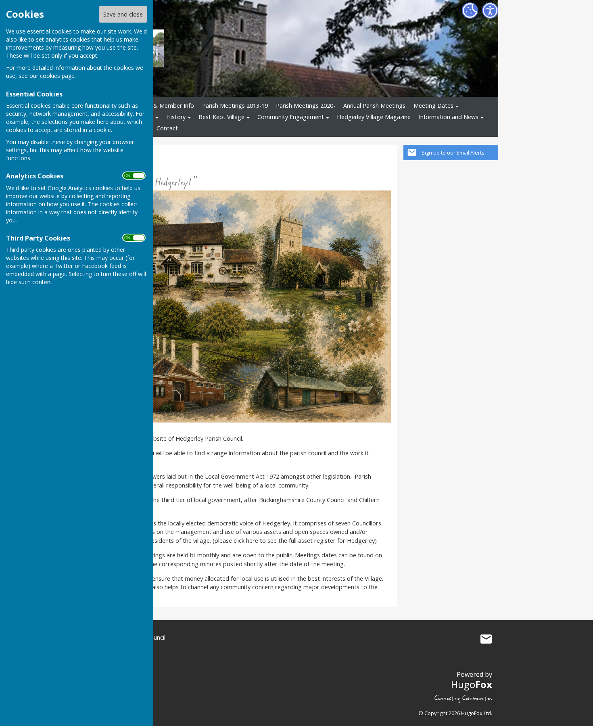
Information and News (448, 117)
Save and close (123, 14)
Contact (167, 128)
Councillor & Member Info (160, 105)
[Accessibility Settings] (490, 10)
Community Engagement (290, 117)
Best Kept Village (221, 117)
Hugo (471, 684)
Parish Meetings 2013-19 (235, 105)
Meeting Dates (433, 105)
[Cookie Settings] (470, 10)
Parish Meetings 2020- (305, 105)
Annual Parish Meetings (374, 105)
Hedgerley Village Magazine (374, 117)
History (176, 117)
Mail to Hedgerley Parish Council (486, 639)
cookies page (57, 76)
